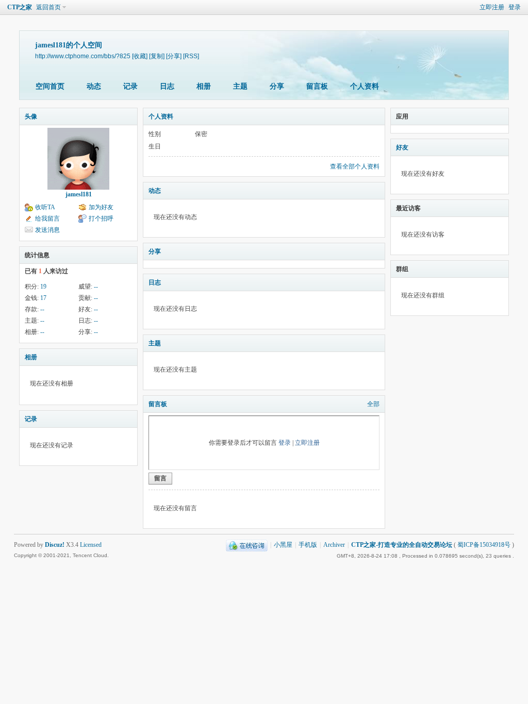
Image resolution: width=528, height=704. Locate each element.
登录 (514, 7)
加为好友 (101, 207)
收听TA (45, 207)
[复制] (156, 56)
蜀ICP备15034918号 (483, 544)
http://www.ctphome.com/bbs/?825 (82, 56)
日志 (167, 86)
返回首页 (48, 7)
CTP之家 (19, 7)
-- (96, 286)
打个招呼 (101, 218)
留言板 (317, 86)
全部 (373, 404)
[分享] (174, 56)
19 (43, 286)
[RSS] (191, 56)
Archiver (334, 544)
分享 (277, 86)
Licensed (91, 544)
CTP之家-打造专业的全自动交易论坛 (401, 544)
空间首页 (50, 86)
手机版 (308, 544)
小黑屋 (283, 544)
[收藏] (139, 56)
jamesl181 (78, 194)
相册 (203, 86)
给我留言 (47, 218)
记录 (130, 86)
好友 (402, 147)
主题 (240, 86)
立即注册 (492, 7)
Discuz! (54, 544)
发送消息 (47, 229)
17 (43, 297)
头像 (31, 116)
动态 (94, 86)
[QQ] (247, 544)
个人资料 (364, 86)
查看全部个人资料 (355, 166)
